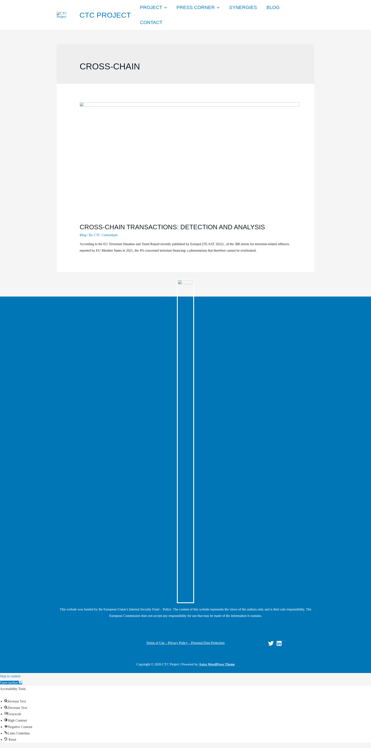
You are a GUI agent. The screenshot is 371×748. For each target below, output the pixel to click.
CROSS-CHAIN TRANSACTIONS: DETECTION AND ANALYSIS (172, 227)
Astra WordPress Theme (217, 664)
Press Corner (195, 7)
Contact (151, 22)
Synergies (243, 7)
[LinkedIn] (279, 643)
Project (151, 7)
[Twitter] (271, 643)
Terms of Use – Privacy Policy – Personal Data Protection (185, 643)
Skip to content (10, 676)
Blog (273, 7)
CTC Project (105, 15)
